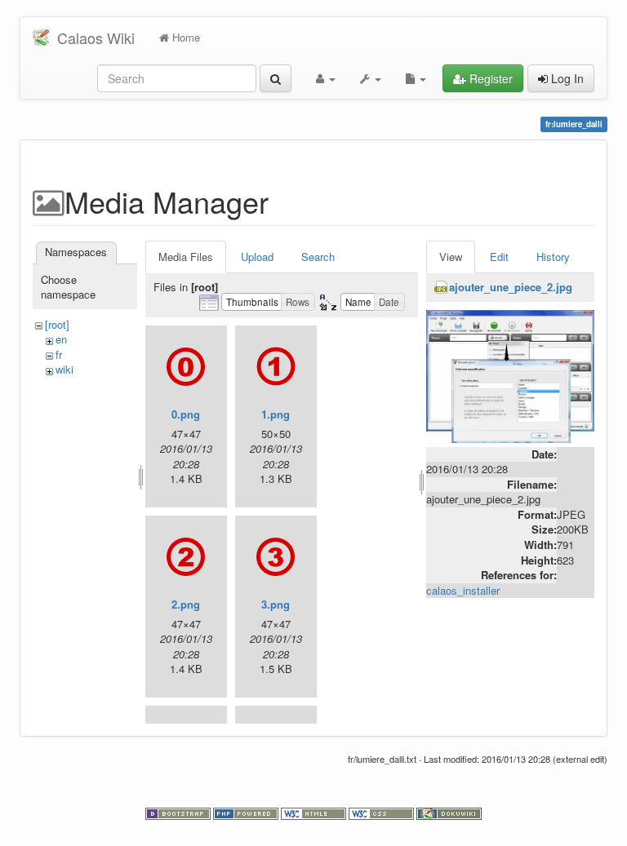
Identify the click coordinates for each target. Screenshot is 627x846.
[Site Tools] (371, 78)
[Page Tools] (416, 78)
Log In (566, 78)
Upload (257, 256)
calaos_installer (463, 590)
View (450, 256)
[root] (57, 324)
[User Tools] (326, 78)
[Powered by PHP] (247, 812)
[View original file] (510, 375)
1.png (275, 414)
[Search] (275, 78)
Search (318, 256)
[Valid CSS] (382, 812)
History (553, 256)
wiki (64, 369)
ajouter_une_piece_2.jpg (510, 287)
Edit (499, 256)
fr (59, 354)
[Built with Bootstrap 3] (179, 812)
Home (184, 37)
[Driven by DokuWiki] (449, 812)
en (61, 339)
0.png (185, 414)
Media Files (185, 256)
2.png (185, 604)
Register (489, 78)
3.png (275, 604)
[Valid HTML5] (315, 812)
